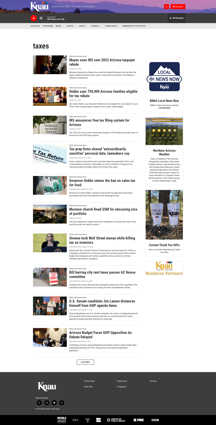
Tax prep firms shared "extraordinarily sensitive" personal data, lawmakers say (99, 151)
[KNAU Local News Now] (164, 76)
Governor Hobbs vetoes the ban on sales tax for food (102, 182)
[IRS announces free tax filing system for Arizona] (50, 125)
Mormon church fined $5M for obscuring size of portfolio (103, 211)
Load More (85, 362)
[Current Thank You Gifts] (164, 215)
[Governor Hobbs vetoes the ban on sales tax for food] (50, 185)
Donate (179, 6)
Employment (122, 381)
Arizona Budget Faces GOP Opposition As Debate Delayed (100, 334)
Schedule (35, 26)
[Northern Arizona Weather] (164, 131)
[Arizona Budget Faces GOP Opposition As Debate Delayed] (50, 337)
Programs (48, 26)
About (82, 26)
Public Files (88, 387)
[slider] (45, 18)
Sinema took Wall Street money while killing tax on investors (102, 240)
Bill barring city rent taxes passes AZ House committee (102, 274)
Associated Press (75, 158)
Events (70, 26)
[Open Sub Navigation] (63, 26)
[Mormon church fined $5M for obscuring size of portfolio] (50, 214)
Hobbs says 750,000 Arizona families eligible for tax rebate (103, 93)
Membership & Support (134, 26)
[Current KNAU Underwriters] (164, 268)
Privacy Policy (89, 381)
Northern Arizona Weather (164, 152)
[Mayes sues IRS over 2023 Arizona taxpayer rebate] (50, 64)
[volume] (41, 18)
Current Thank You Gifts (164, 245)
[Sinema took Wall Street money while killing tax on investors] (50, 243)
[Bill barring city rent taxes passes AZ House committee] (50, 277)
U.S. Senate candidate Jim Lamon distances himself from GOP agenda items (102, 303)
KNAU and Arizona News (77, 56)
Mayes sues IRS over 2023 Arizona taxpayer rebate (102, 62)
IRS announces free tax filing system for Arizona (99, 122)
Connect (95, 26)
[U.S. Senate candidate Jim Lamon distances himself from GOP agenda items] (50, 306)
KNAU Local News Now (164, 101)
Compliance (111, 26)
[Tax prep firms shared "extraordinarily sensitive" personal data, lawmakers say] (50, 153)
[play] (34, 18)
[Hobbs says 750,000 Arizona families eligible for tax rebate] (50, 96)
